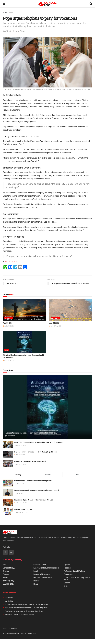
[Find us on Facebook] (5, 552)
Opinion (67, 565)
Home (5, 12)
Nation (36, 581)
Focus (5, 578)
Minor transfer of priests (23, 509)
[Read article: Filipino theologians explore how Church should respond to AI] (24, 342)
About (5, 628)
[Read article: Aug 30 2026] (24, 310)
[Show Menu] (4, 3)
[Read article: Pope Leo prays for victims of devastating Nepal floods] (8, 454)
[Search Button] (91, 3)
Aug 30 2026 (7, 323)
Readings (9, 318)
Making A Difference (42, 574)
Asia (6, 350)
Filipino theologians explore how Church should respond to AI (31, 433)
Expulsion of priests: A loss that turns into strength (33, 500)
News (11, 12)
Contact (14, 628)
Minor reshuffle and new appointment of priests (33, 481)
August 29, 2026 (55, 326)
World (66, 586)
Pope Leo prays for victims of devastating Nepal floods (35, 452)
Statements (68, 574)
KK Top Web (32, 633)
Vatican (22, 31)
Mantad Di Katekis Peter (43, 578)
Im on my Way (8, 581)
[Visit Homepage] (47, 4)
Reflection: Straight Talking (74, 571)
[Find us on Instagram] (11, 552)
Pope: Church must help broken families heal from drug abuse (38, 442)
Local (36, 571)
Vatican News (11, 261)
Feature (6, 574)
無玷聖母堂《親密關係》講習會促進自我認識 (30, 461)
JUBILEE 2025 (8, 584)
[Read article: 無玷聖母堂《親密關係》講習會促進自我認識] (8, 463)
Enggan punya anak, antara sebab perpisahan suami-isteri (36, 490)
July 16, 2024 (7, 31)
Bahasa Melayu (9, 568)
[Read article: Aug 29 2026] (70, 310)
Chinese (6, 571)
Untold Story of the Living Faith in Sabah (77, 578)
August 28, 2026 (9, 360)
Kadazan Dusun (40, 565)
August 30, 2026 (9, 326)
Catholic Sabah (13, 633)
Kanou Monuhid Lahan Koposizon (46, 568)
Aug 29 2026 (54, 323)
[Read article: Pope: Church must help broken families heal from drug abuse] (8, 444)
